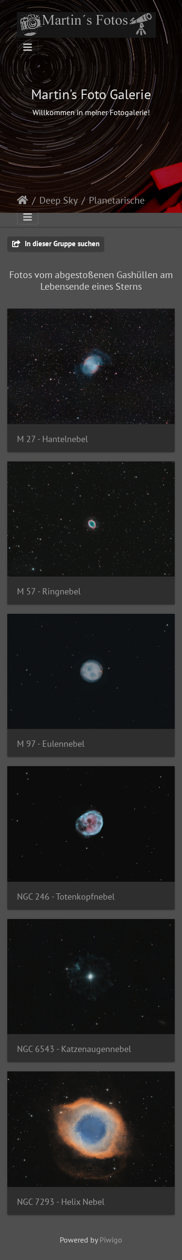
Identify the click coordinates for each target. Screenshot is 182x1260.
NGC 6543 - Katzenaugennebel (74, 1049)
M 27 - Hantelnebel (52, 439)
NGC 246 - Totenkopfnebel (66, 896)
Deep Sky (58, 200)
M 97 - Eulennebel (50, 744)
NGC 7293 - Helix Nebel (60, 1202)
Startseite (22, 200)
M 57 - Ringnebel (49, 591)
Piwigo (110, 1240)
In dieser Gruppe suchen (61, 243)
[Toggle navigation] (27, 47)
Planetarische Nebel (129, 200)
